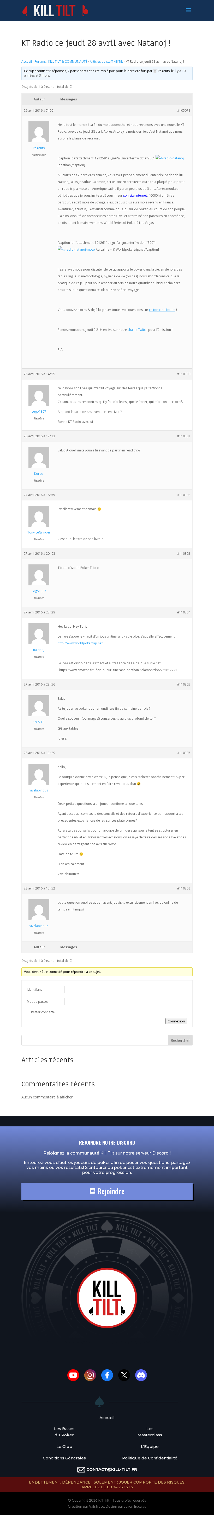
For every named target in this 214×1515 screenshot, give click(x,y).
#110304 (183, 612)
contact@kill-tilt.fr (111, 1469)
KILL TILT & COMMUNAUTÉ (67, 61)
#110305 (183, 684)
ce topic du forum (162, 310)
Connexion (176, 1021)
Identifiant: (35, 989)
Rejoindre (110, 1191)
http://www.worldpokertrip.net (80, 643)
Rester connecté (43, 1012)
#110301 (183, 436)
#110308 (183, 888)
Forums (40, 61)
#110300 (183, 374)
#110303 (183, 553)
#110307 (183, 753)
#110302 (183, 495)
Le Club (64, 1446)
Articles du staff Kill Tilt (106, 61)
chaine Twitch (137, 329)
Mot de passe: (37, 1001)
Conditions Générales (64, 1457)
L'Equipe (150, 1446)
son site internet (135, 195)
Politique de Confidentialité (149, 1457)
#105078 (183, 110)
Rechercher (180, 1040)
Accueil (26, 61)
